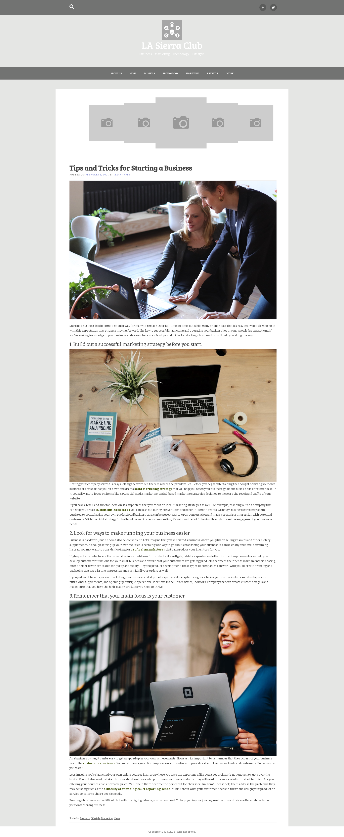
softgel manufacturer (149, 549)
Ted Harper (122, 174)
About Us (116, 73)
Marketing (192, 73)
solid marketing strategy (153, 489)
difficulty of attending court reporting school (138, 789)
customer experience (99, 763)
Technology (170, 73)
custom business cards (113, 510)
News (133, 73)
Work (230, 73)
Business (149, 73)
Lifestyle (212, 73)
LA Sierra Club (172, 44)
